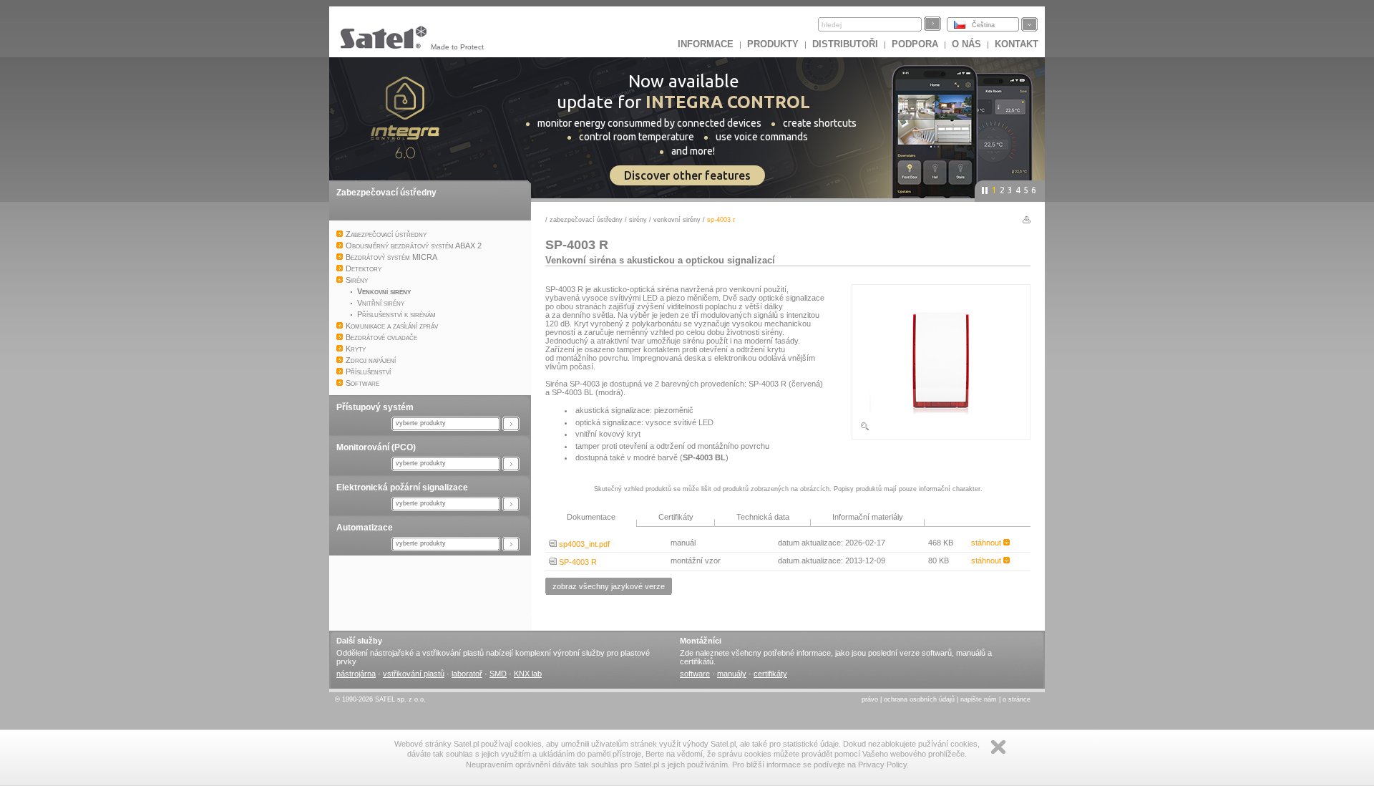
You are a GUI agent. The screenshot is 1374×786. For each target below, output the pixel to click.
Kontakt (1016, 44)
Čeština (983, 25)
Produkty (773, 44)
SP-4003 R (577, 562)
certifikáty (770, 673)
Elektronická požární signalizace (402, 487)
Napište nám (978, 699)
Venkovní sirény (677, 219)
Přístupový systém (375, 407)
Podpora (915, 44)
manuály (731, 673)
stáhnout (987, 542)
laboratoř (467, 673)
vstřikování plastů (413, 673)
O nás (966, 44)
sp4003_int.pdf (583, 544)
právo (870, 699)
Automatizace (364, 528)
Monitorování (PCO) (376, 447)
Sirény (638, 219)
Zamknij (998, 747)
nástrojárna (356, 673)
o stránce (1016, 699)
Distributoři (845, 44)
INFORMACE (706, 44)
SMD (498, 673)
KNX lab (528, 673)
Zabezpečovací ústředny (386, 193)
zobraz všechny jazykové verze (608, 586)
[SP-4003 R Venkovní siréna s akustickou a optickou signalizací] (941, 428)
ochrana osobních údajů (919, 699)
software (695, 673)
